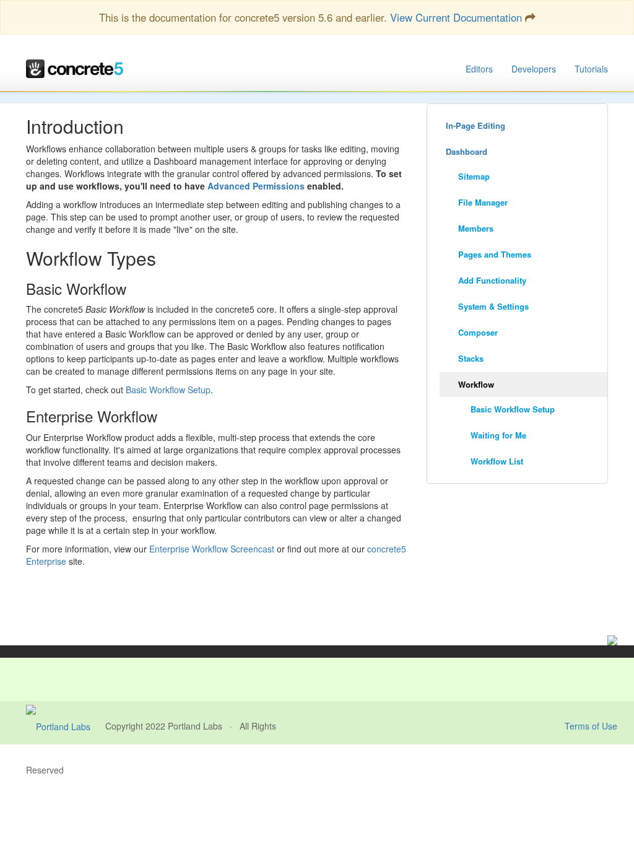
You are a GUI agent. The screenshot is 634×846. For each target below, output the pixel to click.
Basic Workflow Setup (168, 389)
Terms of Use (591, 726)
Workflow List (497, 461)
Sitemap (474, 176)
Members (475, 228)
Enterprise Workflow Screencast (211, 549)
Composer (478, 332)
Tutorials (591, 69)
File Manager (483, 202)
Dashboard (466, 151)
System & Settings (493, 306)
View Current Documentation (456, 17)
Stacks (471, 358)
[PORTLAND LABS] (65, 726)
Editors (479, 69)
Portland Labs (195, 726)
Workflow (476, 384)
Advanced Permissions (256, 186)
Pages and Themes (494, 254)
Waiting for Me (498, 435)
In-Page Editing (475, 125)
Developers (533, 69)
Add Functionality (492, 280)
